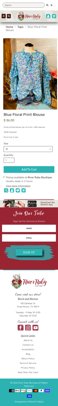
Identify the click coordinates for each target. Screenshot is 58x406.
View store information (18, 185)
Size (6, 143)
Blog (28, 354)
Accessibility (28, 349)
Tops (20, 27)
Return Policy (28, 358)
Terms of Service (28, 363)
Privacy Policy (28, 367)
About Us (28, 340)
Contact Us (28, 345)
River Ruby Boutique (28, 383)
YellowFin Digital (35, 401)
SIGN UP (29, 252)
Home (9, 27)
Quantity (8, 155)
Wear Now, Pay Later (28, 372)
